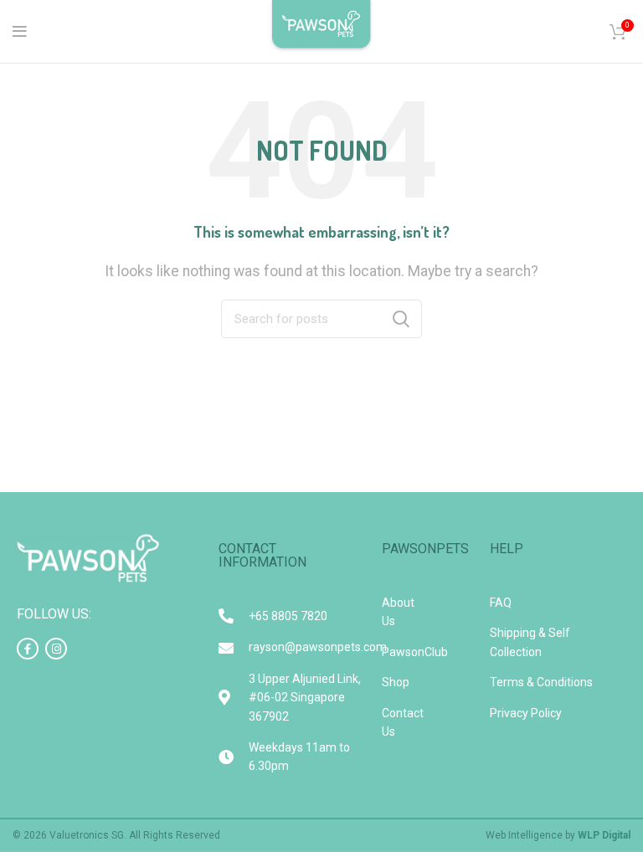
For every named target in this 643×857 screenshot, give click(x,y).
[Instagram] (56, 648)
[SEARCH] (401, 319)
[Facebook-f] (28, 648)
